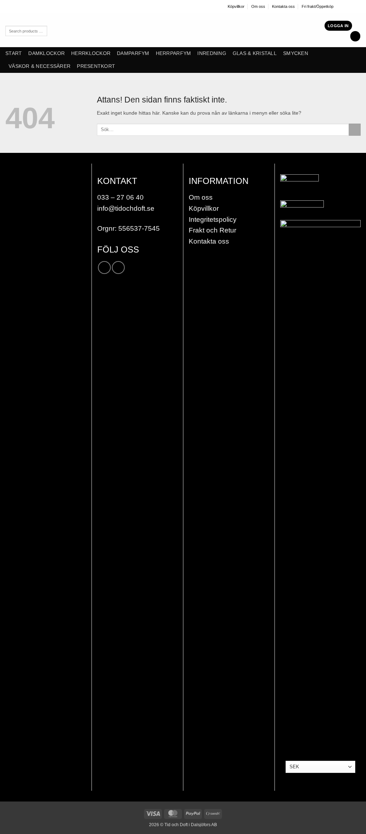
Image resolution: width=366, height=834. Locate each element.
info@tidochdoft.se (125, 208)
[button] (338, 26)
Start (13, 53)
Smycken (295, 53)
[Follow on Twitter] (351, 6)
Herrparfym (173, 53)
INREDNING (211, 53)
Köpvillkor (236, 6)
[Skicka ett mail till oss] (358, 6)
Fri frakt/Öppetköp (317, 6)
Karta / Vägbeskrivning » (43, 257)
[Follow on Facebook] (340, 6)
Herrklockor (90, 53)
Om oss (258, 6)
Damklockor (46, 53)
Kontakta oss (283, 6)
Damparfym (133, 53)
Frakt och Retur (212, 230)
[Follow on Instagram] (346, 6)
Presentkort (96, 66)
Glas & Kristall (255, 53)
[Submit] (355, 130)
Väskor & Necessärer (39, 66)
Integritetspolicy (213, 219)
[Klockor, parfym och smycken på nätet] (156, 30)
